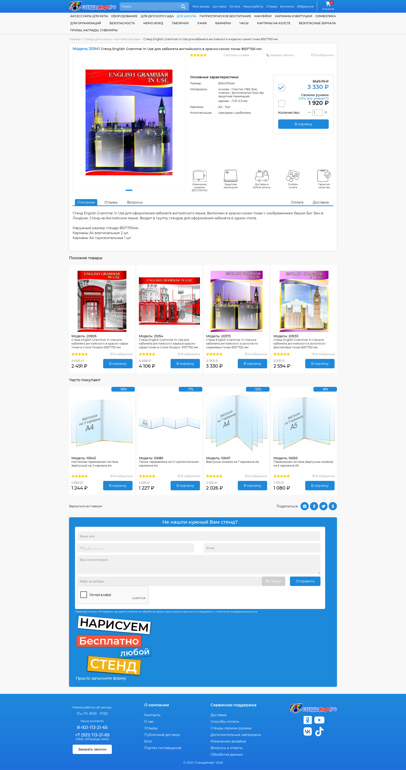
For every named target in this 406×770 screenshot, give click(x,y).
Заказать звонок (281, 55)
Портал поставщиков (162, 748)
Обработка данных (227, 754)
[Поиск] (183, 6)
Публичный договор (162, 735)
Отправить (305, 581)
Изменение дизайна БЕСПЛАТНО (199, 187)
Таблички (180, 23)
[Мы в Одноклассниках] (307, 720)
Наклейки (263, 16)
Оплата (234, 6)
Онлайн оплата (293, 186)
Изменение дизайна (228, 741)
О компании (156, 705)
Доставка (219, 6)
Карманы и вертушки (293, 16)
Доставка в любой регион (262, 186)
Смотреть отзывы (236, 55)
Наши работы (253, 6)
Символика (325, 16)
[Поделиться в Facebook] (314, 506)
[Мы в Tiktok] (319, 731)
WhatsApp (92, 739)
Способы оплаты (225, 721)
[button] (129, 190)
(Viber (80, 739)
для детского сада (157, 16)
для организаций (85, 23)
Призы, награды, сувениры (93, 30)
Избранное (305, 6)
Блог (148, 741)
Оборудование (124, 16)
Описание (86, 202)
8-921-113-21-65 (92, 727)
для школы (186, 16)
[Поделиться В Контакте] (305, 506)
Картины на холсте (273, 23)
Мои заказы (201, 6)
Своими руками (314, 96)
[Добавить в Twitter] (323, 506)
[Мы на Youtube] (319, 720)
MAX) (105, 739)
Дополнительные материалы (236, 735)
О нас (149, 721)
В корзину (118, 363)
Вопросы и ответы (226, 748)
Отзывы (271, 6)
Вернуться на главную (85, 506)
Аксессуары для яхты (89, 16)
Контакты (287, 6)
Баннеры (223, 23)
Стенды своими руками (231, 728)
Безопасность (122, 23)
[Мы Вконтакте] (307, 731)
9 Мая (202, 23)
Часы (244, 23)
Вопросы (135, 202)
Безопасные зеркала (317, 23)
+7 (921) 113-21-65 (92, 735)
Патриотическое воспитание (225, 16)
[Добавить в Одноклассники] (333, 506)
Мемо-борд (153, 23)
